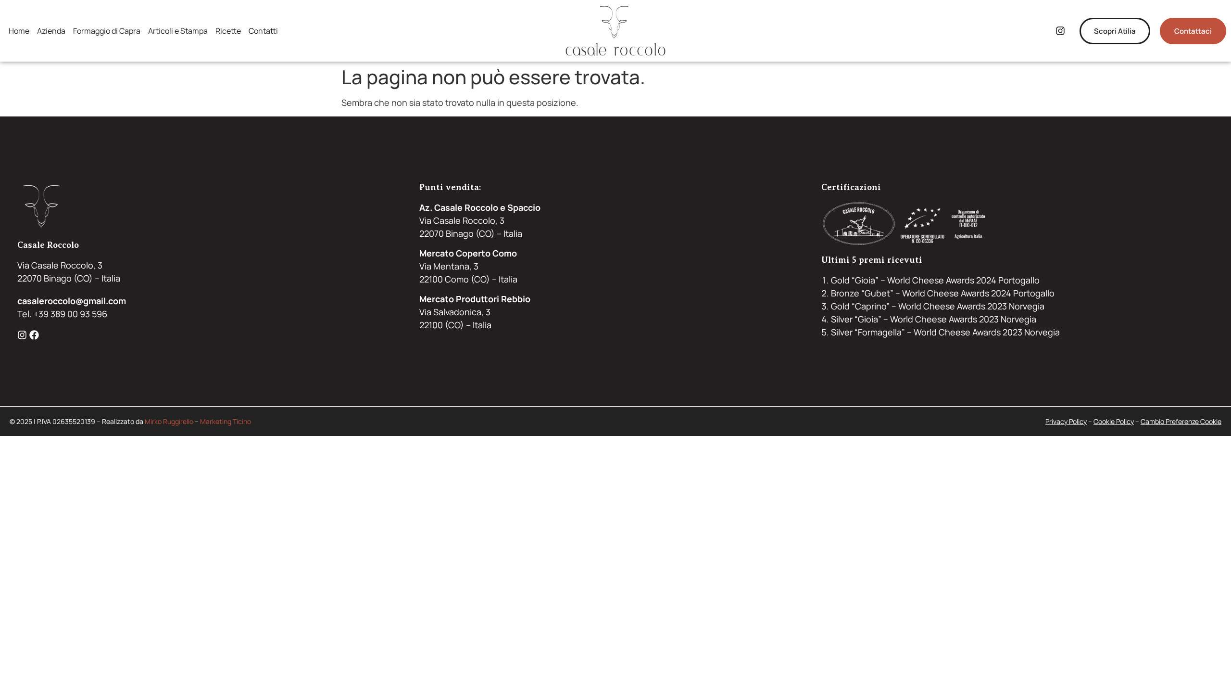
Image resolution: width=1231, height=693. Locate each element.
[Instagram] (1060, 30)
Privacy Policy (1066, 421)
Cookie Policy (1113, 421)
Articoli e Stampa (178, 31)
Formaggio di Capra (106, 31)
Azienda (51, 31)
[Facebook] (34, 335)
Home (19, 31)
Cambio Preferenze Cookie (1181, 421)
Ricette (228, 31)
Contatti (263, 31)
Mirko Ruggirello (169, 421)
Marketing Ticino (225, 421)
